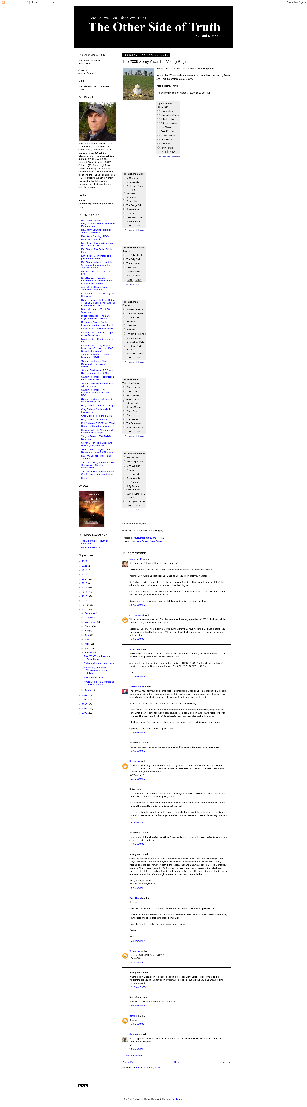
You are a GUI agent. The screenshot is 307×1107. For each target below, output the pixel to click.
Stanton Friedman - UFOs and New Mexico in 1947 (96, 400)
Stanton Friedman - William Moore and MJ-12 (95, 356)
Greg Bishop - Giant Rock (94, 419)
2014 (85, 592)
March (88, 648)
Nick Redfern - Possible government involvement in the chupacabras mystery (96, 281)
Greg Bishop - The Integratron (96, 416)
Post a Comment (134, 1055)
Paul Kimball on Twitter (92, 547)
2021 (85, 565)
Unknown (134, 761)
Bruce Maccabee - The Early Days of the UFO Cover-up (95, 317)
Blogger (178, 1099)
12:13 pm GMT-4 (138, 962)
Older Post (225, 1062)
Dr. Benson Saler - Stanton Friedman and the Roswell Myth (97, 323)
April (87, 643)
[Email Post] (162, 538)
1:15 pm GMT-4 (137, 732)
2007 (85, 704)
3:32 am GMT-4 (137, 605)
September (90, 622)
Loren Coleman (137, 686)
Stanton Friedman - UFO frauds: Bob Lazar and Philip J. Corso (97, 371)
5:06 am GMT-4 (137, 1005)
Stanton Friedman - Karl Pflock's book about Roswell (97, 378)
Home (177, 1062)
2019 (85, 570)
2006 (85, 708)
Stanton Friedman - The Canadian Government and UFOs (95, 392)
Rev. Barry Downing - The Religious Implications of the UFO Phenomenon (98, 223)
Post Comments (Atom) (148, 1067)
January (89, 690)
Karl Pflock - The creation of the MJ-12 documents (97, 244)
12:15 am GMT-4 (138, 822)
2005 (85, 713)
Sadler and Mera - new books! (99, 663)
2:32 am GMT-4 (137, 751)
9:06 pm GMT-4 (137, 1049)
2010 (85, 609)
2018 (85, 574)
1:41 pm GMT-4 (137, 779)
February (89, 652)
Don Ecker (135, 649)
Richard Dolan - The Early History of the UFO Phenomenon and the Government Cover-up (98, 303)
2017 (85, 579)
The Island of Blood (94, 677)
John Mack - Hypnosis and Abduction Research (94, 288)
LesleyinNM (135, 559)
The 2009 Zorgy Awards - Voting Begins (97, 657)
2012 (85, 600)
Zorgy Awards (156, 541)
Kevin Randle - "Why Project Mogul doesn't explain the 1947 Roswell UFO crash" (97, 348)
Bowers (133, 1015)
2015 (85, 587)
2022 (85, 561)
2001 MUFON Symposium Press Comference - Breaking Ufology (97, 472)
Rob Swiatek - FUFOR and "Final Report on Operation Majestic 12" (98, 424)
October (89, 617)
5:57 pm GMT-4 (137, 888)
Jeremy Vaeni (136, 615)
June (87, 635)
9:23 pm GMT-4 (137, 844)
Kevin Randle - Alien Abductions (97, 328)
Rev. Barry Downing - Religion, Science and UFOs (96, 231)
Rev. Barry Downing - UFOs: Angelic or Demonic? (95, 237)
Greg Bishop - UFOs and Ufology (98, 405)
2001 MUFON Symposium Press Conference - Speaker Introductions (97, 465)
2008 (85, 699)
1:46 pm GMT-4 (137, 639)
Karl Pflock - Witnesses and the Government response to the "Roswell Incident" (97, 265)
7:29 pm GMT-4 (137, 940)
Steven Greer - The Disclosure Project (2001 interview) (96, 444)
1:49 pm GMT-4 (137, 1024)
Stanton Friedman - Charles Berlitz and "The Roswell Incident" (95, 364)
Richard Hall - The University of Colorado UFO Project (97, 431)
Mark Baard (135, 898)
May (87, 639)
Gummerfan (135, 1034)
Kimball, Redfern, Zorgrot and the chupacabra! (99, 683)
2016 (85, 583)
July (87, 630)
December (90, 613)
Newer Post (129, 1062)
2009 (85, 695)
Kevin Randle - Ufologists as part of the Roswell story (97, 333)
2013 (85, 596)
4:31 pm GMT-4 (137, 676)
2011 (84, 605)
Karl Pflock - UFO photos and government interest (96, 257)
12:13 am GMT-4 (138, 987)
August (88, 626)
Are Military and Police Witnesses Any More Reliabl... (95, 670)
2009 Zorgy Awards (140, 541)
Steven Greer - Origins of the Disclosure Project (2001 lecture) (97, 450)
